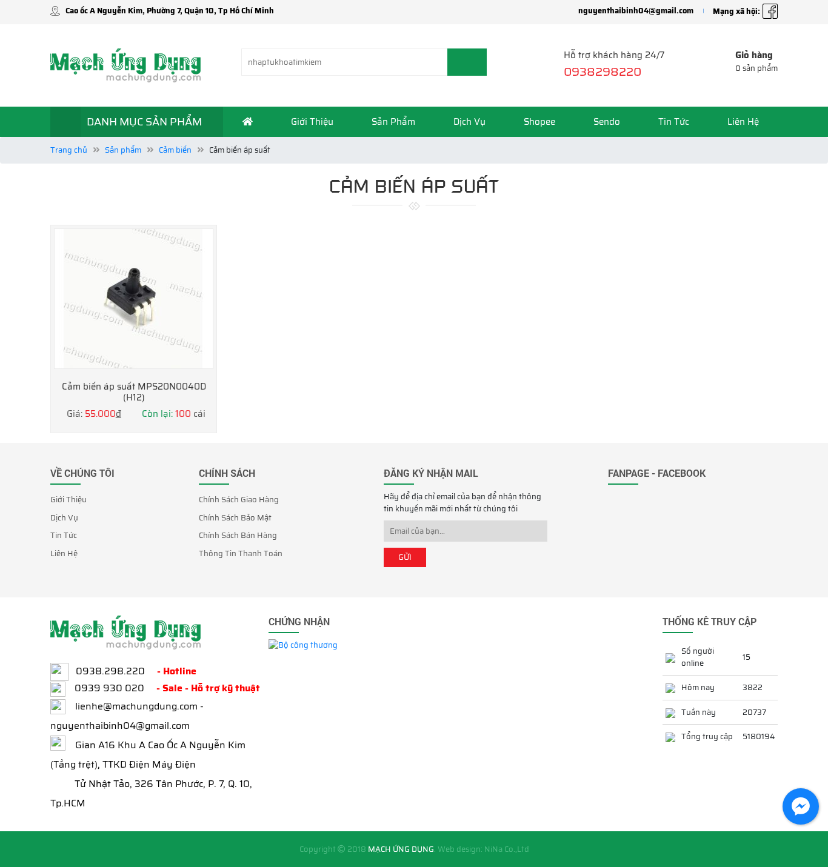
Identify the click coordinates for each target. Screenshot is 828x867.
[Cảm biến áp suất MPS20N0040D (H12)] (133, 298)
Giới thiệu (312, 122)
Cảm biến (175, 150)
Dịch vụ (469, 122)
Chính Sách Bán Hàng (238, 535)
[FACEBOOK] (770, 11)
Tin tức (673, 122)
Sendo (606, 122)
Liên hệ (743, 122)
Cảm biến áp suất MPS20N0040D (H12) (134, 392)
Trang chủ (68, 150)
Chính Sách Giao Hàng (239, 499)
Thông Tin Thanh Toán (240, 553)
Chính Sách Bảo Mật (235, 517)
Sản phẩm (393, 122)
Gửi (405, 557)
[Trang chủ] (247, 122)
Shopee (539, 122)
